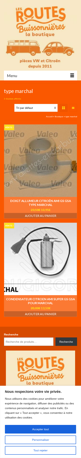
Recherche (11, 334)
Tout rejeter (40, 450)
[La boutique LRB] (40, 35)
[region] (40, 422)
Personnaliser (40, 439)
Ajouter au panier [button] (40, 215)
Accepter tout (40, 429)
